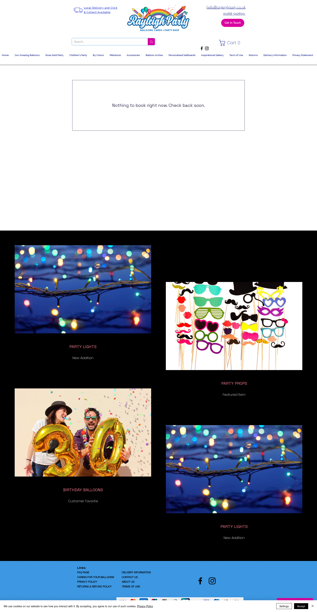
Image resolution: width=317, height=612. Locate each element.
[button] (230, 43)
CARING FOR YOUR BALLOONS (95, 576)
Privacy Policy (145, 606)
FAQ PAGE (89, 572)
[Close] (312, 606)
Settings (284, 606)
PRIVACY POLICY (87, 581)
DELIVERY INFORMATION (136, 572)
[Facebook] (201, 48)
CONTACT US (130, 576)
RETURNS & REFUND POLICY (94, 586)
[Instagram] (206, 48)
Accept (301, 606)
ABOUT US (128, 581)
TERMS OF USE (131, 586)
